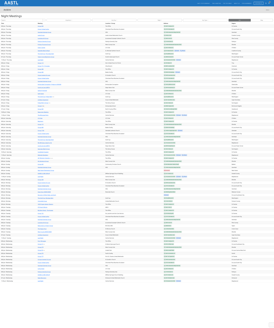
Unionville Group (42, 201)
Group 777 (40, 256)
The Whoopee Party (43, 115)
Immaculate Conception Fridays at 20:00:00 (49, 84)
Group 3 (40, 106)
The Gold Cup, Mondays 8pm (45, 198)
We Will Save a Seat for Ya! (45, 143)
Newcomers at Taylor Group (45, 226)
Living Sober (41, 269)
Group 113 (40, 63)
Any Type (204, 20)
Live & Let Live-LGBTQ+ (44, 87)
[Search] (44, 20)
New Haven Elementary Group (46, 170)
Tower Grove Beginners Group (46, 57)
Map (262, 20)
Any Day (114, 20)
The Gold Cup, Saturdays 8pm (46, 140)
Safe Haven (41, 93)
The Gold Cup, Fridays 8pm (45, 96)
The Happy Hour (42, 229)
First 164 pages (42, 241)
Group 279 (40, 247)
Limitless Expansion (43, 100)
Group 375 (40, 253)
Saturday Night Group (44, 149)
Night (159, 20)
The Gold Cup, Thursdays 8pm (46, 54)
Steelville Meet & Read (44, 50)
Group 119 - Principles (44, 66)
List (240, 20)
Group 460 (40, 72)
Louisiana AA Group (43, 38)
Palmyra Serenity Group (44, 41)
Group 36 (40, 250)
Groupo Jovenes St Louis (44, 259)
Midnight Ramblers (43, 155)
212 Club (40, 118)
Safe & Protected (42, 90)
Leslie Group (41, 35)
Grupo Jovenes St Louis (44, 75)
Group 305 (40, 26)
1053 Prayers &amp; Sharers (45, 204)
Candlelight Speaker (43, 152)
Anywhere (68, 20)
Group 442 (40, 164)
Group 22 (40, 244)
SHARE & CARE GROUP (44, 173)
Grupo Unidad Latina (43, 29)
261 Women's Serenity (44, 158)
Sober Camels (41, 47)
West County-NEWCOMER (45, 232)
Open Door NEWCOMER (44, 192)
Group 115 (40, 124)
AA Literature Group (43, 161)
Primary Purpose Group (44, 44)
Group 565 (40, 109)
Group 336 (40, 179)
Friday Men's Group (43, 103)
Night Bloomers (42, 278)
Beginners (40, 121)
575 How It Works (42, 207)
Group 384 (40, 69)
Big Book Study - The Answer (45, 210)
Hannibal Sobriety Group (44, 32)
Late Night (40, 60)
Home (267, 10)
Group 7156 (41, 130)
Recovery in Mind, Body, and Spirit (47, 195)
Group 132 (40, 213)
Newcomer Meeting (43, 112)
